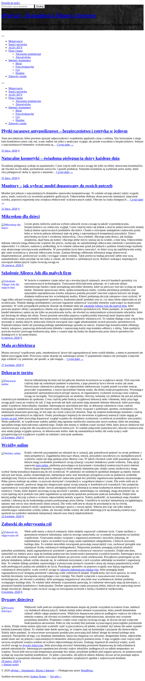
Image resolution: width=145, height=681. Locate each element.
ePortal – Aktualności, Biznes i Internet (48, 15)
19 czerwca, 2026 (11, 265)
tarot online (42, 465)
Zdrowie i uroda (17, 76)
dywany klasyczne (32, 645)
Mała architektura (18, 345)
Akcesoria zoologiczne (28, 53)
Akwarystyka (23, 57)
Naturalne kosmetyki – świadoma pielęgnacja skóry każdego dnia (60, 158)
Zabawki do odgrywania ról (26, 524)
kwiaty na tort (9, 418)
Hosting (20, 73)
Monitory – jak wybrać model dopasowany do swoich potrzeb (56, 185)
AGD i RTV (15, 47)
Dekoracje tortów (17, 372)
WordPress (87, 670)
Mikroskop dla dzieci (20, 216)
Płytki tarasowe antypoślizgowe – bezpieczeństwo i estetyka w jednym (64, 131)
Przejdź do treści (10, 2)
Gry (18, 69)
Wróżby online (14, 445)
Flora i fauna (15, 50)
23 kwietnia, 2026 (11, 437)
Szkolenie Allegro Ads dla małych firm (36, 273)
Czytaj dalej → (65, 144)
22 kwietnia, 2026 (11, 516)
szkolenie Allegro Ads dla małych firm (105, 305)
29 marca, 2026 (10, 661)
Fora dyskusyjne (25, 66)
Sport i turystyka (17, 44)
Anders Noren (38, 676)
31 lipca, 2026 (9, 150)
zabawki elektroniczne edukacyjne (79, 569)
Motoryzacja (15, 41)
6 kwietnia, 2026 (10, 591)
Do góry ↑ (56, 676)
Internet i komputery (19, 60)
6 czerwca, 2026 (10, 337)
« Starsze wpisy (10, 664)
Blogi (19, 63)
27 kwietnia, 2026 (11, 365)
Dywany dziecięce (17, 599)
